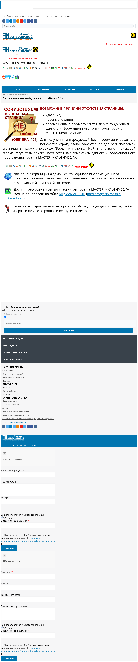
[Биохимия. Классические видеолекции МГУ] (17, 68)
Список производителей (12, 374)
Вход (4, 16)
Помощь (6, 381)
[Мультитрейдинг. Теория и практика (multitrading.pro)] (4, 68)
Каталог (94, 89)
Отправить (9, 548)
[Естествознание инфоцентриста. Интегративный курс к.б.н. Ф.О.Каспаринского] (7, 68)
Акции (21, 16)
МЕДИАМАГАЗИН (72, 194)
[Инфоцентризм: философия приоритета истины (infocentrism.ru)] (39, 68)
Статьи (29, 16)
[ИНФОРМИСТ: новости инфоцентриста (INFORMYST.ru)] (10, 68)
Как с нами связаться (11, 404)
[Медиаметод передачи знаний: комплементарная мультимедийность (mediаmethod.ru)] (65, 68)
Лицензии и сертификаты (13, 377)
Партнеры (48, 16)
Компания (43, 89)
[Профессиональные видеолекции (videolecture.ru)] (36, 68)
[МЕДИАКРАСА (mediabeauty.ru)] (49, 68)
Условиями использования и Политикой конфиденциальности (28, 540)
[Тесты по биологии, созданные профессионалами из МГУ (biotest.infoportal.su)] (72, 68)
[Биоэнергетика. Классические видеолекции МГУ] (20, 68)
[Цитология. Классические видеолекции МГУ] (30, 68)
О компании (7, 370)
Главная (18, 89)
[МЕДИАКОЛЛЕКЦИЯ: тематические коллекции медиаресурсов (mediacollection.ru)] (46, 68)
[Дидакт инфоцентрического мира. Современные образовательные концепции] (33, 68)
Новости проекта (13, 317)
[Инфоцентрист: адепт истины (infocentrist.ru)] (42, 68)
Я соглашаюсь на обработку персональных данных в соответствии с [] (28, 539)
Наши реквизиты (9, 401)
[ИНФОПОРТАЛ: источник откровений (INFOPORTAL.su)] (13, 68)
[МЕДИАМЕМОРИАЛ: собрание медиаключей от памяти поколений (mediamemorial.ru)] (68, 68)
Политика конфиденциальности (15, 415)
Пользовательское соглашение (15, 411)
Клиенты (58, 16)
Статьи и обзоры (9, 391)
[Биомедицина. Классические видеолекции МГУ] (26, 68)
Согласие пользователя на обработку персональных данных (28, 418)
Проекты (120, 89)
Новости (70, 89)
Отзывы (38, 16)
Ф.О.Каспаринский (17, 445)
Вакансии (6, 394)
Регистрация (13, 16)
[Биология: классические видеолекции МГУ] (23, 68)
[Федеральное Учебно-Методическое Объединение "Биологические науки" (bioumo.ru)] (55, 68)
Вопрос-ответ (70, 16)
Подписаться (68, 330)
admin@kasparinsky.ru (17, 422)
